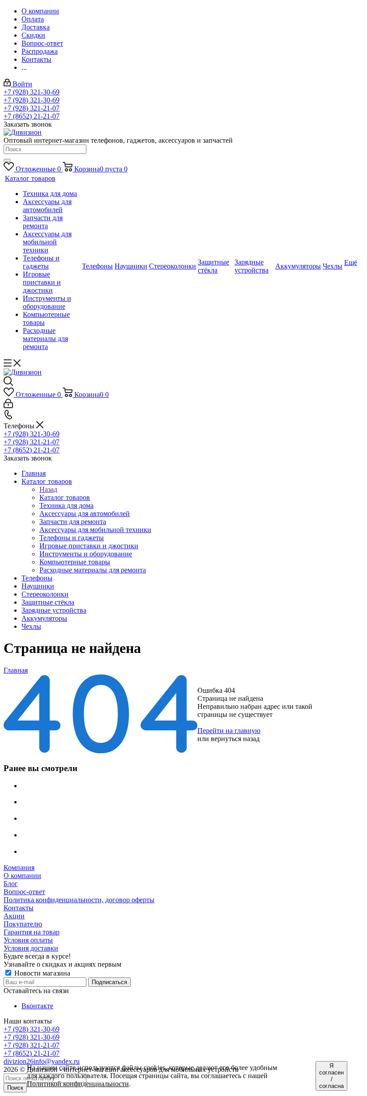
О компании (22, 875)
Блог (11, 883)
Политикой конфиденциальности (78, 1083)
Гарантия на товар (32, 932)
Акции (14, 916)
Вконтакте (37, 1006)
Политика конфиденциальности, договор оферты (79, 900)
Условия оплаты (28, 940)
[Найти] (7, 160)
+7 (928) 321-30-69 (32, 92)
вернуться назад (235, 738)
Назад (48, 489)
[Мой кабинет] (8, 405)
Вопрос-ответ (24, 892)
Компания (19, 867)
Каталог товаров (64, 497)
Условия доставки (31, 948)
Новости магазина (41, 973)
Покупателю (23, 924)
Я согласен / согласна (331, 1075)
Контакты (19, 908)
